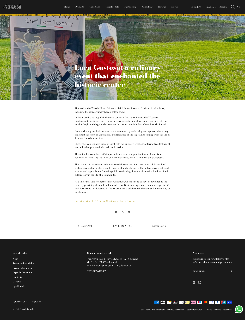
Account (223, 6)
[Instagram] (199, 282)
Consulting (147, 6)
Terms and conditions (24, 263)
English (210, 7)
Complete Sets (112, 6)
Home (67, 6)
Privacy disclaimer (22, 268)
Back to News (122, 226)
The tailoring (130, 6)
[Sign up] (231, 271)
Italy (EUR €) (19, 302)
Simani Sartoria (27, 309)
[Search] (233, 7)
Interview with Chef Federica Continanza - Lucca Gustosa (105, 201)
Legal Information (22, 272)
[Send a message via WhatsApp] (239, 309)
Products (79, 6)
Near (15, 258)
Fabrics (174, 6)
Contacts (17, 277)
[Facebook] (194, 282)
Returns (162, 6)
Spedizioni (18, 286)
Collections (94, 6)
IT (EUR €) (196, 7)
